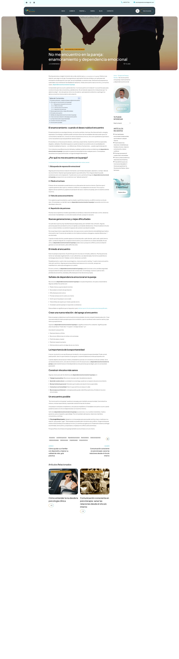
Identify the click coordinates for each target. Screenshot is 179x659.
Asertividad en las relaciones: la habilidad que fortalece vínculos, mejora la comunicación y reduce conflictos (121, 147)
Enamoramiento (85, 437)
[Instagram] (30, 2)
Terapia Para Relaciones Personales (74, 49)
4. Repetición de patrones (59, 109)
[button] (137, 11)
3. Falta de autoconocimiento (60, 107)
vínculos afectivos (83, 440)
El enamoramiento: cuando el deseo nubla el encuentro (65, 100)
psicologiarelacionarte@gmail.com (145, 2)
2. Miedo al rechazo (58, 105)
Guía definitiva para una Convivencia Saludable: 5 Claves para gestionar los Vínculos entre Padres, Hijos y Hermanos (121, 166)
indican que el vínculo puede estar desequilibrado (92, 308)
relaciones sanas (64, 440)
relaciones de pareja (54, 440)
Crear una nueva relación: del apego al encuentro (64, 116)
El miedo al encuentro (56, 113)
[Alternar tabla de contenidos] (78, 98)
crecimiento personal (61, 437)
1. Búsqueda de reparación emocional (62, 104)
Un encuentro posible (56, 122)
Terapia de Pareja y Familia (56, 49)
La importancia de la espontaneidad (60, 118)
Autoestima (52, 437)
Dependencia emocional (73, 437)
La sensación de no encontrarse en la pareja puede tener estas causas (69, 162)
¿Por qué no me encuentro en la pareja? (61, 102)
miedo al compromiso (95, 437)
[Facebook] (26, 2)
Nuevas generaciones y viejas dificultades (62, 111)
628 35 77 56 (126, 2)
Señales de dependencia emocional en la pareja (63, 115)
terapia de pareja (73, 440)
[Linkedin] (34, 2)
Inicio (115, 75)
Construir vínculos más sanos (58, 120)
